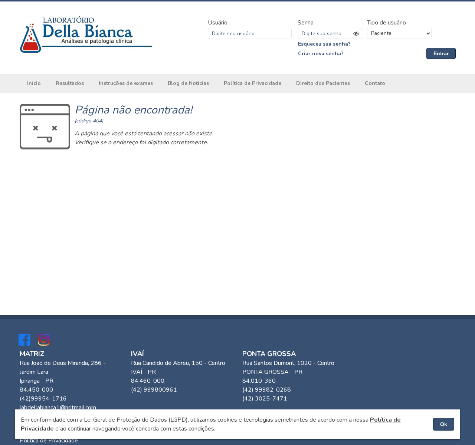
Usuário (217, 23)
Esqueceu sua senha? (324, 43)
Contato (375, 83)
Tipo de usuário (386, 23)
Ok (443, 424)
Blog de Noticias (188, 83)
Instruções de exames (126, 83)
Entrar (441, 53)
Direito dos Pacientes (323, 83)
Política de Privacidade (252, 83)
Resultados (70, 83)
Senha (306, 23)
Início (34, 83)
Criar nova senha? (321, 53)
